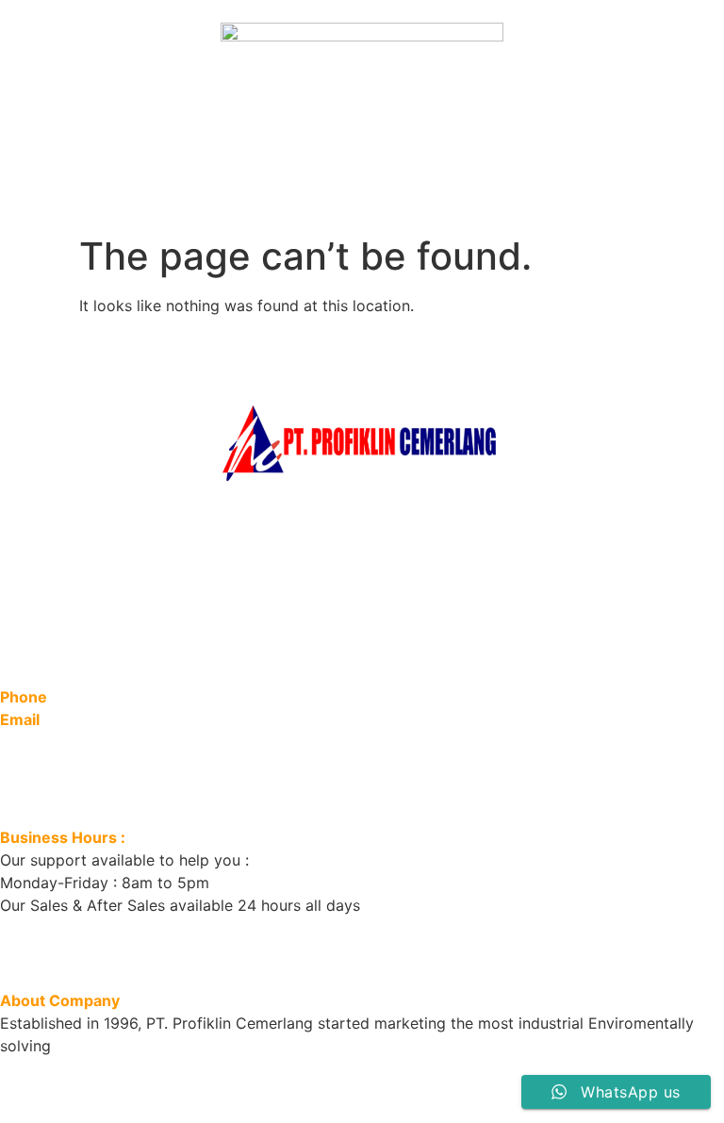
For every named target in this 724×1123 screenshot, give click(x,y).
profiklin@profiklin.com (148, 719)
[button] (362, 193)
